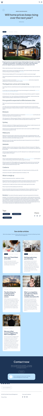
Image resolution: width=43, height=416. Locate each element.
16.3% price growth (29, 114)
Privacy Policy (4, 397)
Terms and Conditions (26, 394)
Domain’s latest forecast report (22, 79)
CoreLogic (22, 71)
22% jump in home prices (29, 158)
